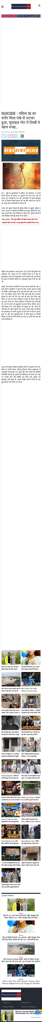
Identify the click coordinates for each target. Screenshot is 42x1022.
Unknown (7, 132)
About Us (6, 1002)
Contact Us (25, 1002)
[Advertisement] (21, 64)
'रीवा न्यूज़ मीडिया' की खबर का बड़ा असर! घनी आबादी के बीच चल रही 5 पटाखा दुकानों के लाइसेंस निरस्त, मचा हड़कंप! (20, 222)
